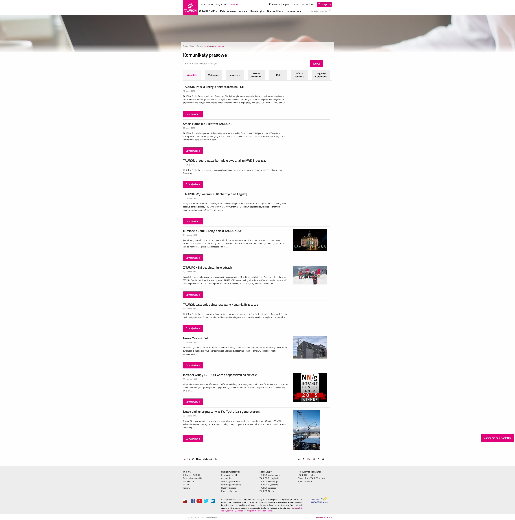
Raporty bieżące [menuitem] (228, 487)
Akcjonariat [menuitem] (226, 478)
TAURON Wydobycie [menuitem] (269, 484)
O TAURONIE (207, 11)
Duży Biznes (221, 4)
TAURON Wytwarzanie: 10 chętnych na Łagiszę (215, 194)
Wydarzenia (213, 75)
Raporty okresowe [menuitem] (229, 491)
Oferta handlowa (299, 75)
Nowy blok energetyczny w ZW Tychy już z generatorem (221, 411)
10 (184, 459)
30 (193, 459)
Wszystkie (192, 75)
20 (188, 459)
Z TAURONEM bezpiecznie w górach (207, 267)
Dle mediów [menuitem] (188, 481)
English (286, 4)
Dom (203, 4)
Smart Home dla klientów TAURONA (207, 123)
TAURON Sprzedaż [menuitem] (268, 487)
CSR (278, 75)
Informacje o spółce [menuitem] (230, 475)
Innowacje (293, 11)
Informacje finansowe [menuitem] (231, 484)
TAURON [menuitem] (187, 471)
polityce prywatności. (235, 510)
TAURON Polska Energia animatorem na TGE (213, 86)
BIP (312, 4)
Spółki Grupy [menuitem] (266, 471)
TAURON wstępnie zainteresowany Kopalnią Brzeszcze (220, 304)
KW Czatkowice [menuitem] (305, 481)
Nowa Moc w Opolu (196, 338)
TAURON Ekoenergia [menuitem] (269, 481)
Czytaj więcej (193, 114)
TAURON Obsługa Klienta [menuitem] (309, 471)
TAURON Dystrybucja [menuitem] (269, 478)
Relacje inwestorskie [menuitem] (192, 478)
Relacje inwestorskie (233, 11)
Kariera (296, 4)
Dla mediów (274, 11)
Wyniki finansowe (256, 75)
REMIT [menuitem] (186, 484)
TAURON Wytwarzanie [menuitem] (270, 475)
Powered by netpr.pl (324, 517)
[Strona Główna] (190, 7)
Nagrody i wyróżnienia (321, 75)
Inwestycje (235, 75)
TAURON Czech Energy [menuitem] (308, 475)
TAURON (234, 4)
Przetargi (256, 11)
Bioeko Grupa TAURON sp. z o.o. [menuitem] (312, 478)
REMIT (305, 4)
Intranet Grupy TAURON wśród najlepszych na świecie (220, 374)
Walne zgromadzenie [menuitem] (230, 481)
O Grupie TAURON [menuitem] (191, 475)
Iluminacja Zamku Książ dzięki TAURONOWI (212, 230)
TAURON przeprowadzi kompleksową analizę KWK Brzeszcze (224, 160)
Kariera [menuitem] (186, 487)
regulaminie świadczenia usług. (260, 510)
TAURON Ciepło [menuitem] (267, 491)
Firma (210, 4)
